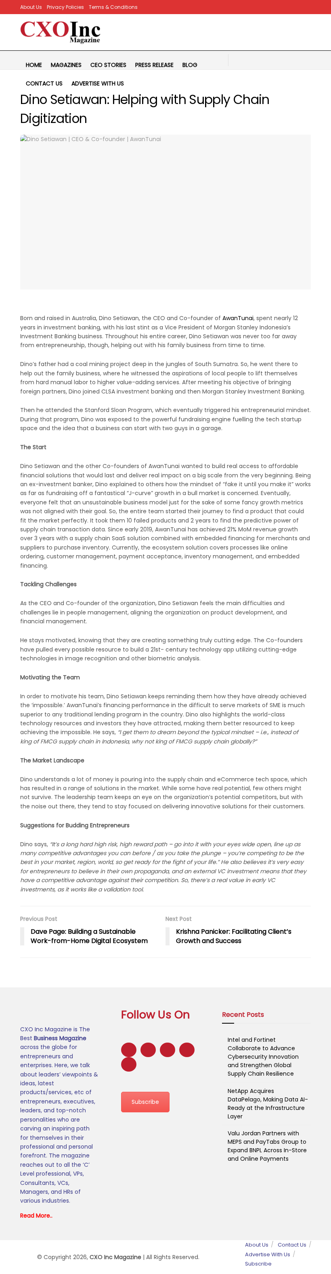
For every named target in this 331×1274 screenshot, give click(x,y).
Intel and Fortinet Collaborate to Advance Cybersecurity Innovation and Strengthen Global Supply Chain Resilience (263, 1057)
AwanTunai (237, 318)
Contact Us (44, 83)
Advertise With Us (97, 83)
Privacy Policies (65, 7)
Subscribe (145, 1102)
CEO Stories (108, 65)
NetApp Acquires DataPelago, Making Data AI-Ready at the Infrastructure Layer (268, 1103)
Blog (189, 65)
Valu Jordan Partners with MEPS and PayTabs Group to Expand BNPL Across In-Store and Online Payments (267, 1146)
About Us (31, 7)
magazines (66, 65)
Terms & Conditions (113, 7)
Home (34, 65)
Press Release (154, 65)
